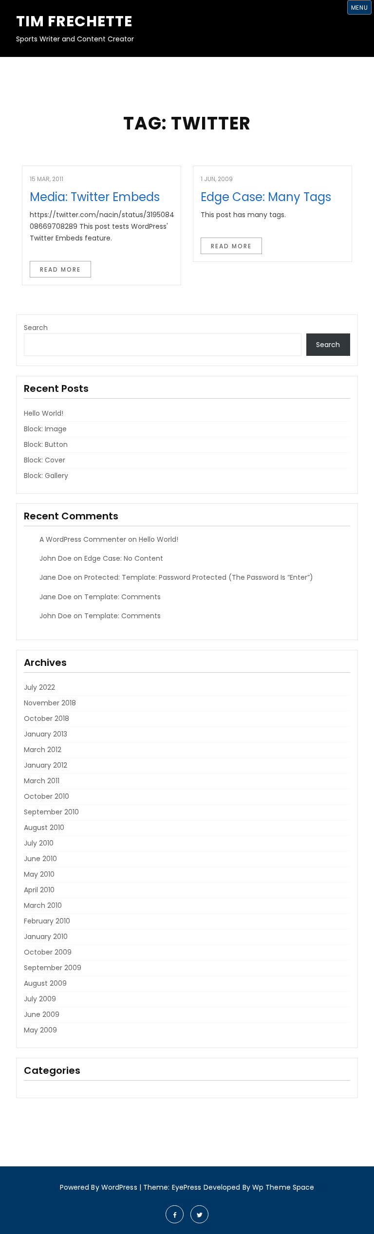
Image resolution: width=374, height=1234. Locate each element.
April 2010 (39, 890)
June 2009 (41, 1014)
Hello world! (43, 413)
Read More (60, 269)
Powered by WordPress (98, 1187)
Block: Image (45, 429)
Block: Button (46, 444)
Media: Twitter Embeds (95, 197)
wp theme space (283, 1187)
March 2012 (42, 750)
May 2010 (39, 874)
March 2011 (41, 781)
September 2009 (52, 968)
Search (36, 327)
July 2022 (39, 687)
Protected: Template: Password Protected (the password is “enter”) (198, 577)
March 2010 (43, 905)
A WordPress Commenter (82, 539)
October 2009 (48, 952)
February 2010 (47, 921)
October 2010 (46, 796)
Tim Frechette (74, 21)
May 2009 (40, 1030)
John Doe (55, 558)
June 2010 (40, 859)
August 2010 (44, 827)
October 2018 (46, 718)
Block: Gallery (46, 475)
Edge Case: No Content (123, 558)
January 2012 (45, 765)
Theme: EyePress (173, 1187)
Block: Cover (44, 460)
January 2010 (46, 936)
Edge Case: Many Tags (266, 197)
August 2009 (45, 983)
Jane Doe (55, 577)
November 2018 (50, 703)
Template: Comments (122, 597)
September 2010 (51, 812)
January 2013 (45, 734)
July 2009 (40, 999)
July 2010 (39, 843)
